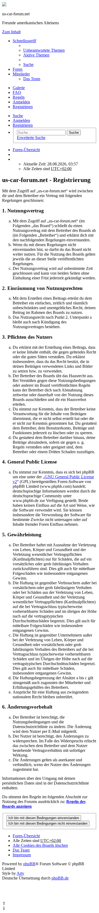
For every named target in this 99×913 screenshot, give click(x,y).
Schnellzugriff (24, 41)
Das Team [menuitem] (31, 79)
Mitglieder (21, 74)
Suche (18, 115)
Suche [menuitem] (28, 64)
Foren (17, 69)
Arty (20, 873)
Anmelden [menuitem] (21, 102)
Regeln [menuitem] (19, 97)
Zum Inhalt (11, 32)
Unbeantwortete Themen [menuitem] (44, 50)
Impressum (22, 855)
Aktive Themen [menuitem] (36, 55)
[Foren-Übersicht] (4, 5)
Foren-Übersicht (26, 836)
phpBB (29, 864)
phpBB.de (60, 878)
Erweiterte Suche (31, 137)
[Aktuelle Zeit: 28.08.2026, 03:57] (14, 159)
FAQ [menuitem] (17, 92)
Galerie (19, 87)
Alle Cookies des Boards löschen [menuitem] (40, 845)
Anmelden (21, 120)
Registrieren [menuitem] (23, 106)
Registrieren (23, 125)
